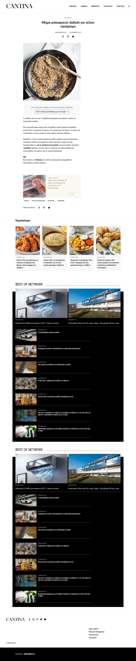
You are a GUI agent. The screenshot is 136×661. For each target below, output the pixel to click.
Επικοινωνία (93, 635)
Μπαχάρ (39, 160)
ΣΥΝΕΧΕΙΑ (72, 194)
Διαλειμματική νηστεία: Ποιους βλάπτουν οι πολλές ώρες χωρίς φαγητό (59, 348)
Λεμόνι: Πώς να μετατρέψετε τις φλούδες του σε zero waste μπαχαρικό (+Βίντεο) (54, 262)
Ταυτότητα (93, 638)
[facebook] (63, 37)
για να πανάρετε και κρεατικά (47, 145)
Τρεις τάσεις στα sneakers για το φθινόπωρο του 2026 (54, 364)
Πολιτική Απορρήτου (96, 632)
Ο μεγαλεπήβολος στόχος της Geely (48, 332)
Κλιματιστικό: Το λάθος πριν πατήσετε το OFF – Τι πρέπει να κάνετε (37, 323)
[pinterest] (68, 37)
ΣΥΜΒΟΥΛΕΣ (21, 257)
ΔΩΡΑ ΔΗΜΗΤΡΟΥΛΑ (60, 32)
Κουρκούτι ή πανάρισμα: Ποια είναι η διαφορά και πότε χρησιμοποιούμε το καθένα (81, 262)
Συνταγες (73, 6)
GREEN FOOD (48, 257)
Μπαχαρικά (51, 200)
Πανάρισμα (61, 200)
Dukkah (26, 200)
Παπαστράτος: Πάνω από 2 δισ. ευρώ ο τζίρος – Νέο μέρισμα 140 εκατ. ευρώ (93, 323)
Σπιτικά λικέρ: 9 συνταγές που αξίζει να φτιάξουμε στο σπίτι (55, 397)
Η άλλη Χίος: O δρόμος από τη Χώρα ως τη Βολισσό (53, 380)
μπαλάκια (27, 148)
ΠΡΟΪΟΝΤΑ (68, 18)
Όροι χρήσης (94, 629)
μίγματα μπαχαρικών (38, 200)
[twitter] (73, 37)
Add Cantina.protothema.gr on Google (51, 112)
